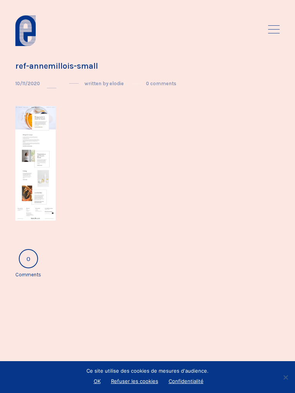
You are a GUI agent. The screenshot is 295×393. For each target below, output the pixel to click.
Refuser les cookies (134, 381)
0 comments (161, 83)
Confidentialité (186, 381)
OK (97, 381)
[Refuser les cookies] (285, 377)
